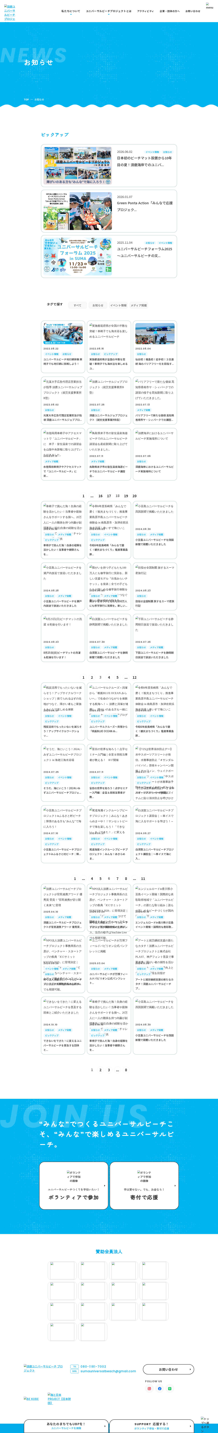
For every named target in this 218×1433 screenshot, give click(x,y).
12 (135, 677)
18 (117, 495)
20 (135, 495)
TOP (26, 99)
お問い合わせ (192, 11)
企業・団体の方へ (170, 11)
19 (126, 495)
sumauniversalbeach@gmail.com (104, 1371)
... (92, 495)
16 (100, 495)
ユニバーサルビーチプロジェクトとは (109, 11)
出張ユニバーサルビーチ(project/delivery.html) (66, 1426)
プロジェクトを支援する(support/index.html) (74, 1185)
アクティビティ (145, 11)
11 (143, 878)
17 (109, 495)
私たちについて (70, 11)
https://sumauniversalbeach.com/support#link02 (144, 1185)
